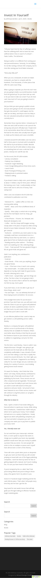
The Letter (30, 539)
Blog (5, 525)
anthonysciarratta (11, 19)
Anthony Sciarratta (10, 536)
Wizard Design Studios (25, 575)
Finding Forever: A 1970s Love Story (15, 539)
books (19, 536)
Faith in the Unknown (28, 536)
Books (30, 19)
